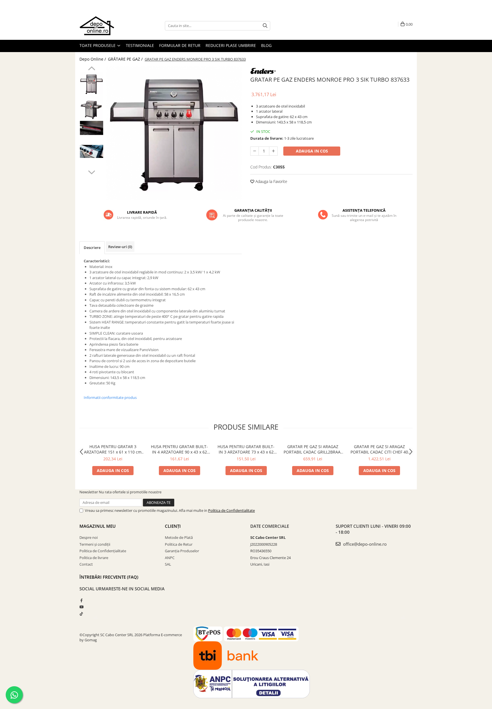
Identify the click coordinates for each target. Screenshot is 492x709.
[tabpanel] (174, 133)
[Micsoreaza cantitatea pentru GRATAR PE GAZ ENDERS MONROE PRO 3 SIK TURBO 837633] (254, 151)
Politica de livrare (93, 557)
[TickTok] (81, 613)
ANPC (170, 557)
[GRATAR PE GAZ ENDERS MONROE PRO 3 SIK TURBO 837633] (174, 133)
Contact (86, 564)
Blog (266, 45)
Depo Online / (93, 59)
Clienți (173, 526)
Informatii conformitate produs (110, 397)
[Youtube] (81, 606)
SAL (168, 564)
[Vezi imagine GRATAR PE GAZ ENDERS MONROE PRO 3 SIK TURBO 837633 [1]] (91, 108)
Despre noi (88, 537)
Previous (91, 69)
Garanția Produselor (182, 550)
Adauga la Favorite (270, 181)
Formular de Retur (179, 45)
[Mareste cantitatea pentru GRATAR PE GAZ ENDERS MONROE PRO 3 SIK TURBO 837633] (273, 151)
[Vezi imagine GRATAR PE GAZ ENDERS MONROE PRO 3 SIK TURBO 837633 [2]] (91, 128)
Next (91, 171)
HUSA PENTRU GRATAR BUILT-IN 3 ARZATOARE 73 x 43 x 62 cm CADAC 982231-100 (246, 449)
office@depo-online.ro (364, 544)
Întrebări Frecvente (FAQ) (108, 577)
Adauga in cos (312, 151)
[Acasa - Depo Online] (107, 26)
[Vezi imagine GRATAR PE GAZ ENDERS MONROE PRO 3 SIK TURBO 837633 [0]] (91, 84)
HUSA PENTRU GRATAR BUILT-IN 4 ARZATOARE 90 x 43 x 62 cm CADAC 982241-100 (179, 449)
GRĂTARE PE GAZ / (126, 59)
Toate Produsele (98, 45)
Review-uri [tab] (120, 246)
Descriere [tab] (92, 247)
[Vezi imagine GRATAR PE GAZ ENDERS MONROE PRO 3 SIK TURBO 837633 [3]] (91, 151)
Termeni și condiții (94, 544)
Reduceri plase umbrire (231, 45)
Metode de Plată (179, 537)
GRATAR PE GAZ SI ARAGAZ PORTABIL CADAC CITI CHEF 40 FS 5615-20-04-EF (379, 449)
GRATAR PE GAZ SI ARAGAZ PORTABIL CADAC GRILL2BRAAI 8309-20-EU (313, 449)
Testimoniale (140, 45)
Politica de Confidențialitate (102, 550)
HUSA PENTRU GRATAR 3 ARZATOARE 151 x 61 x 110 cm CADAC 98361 (113, 449)
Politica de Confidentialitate (231, 510)
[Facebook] (81, 600)
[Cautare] (265, 25)
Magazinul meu (97, 526)
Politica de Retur (178, 544)
